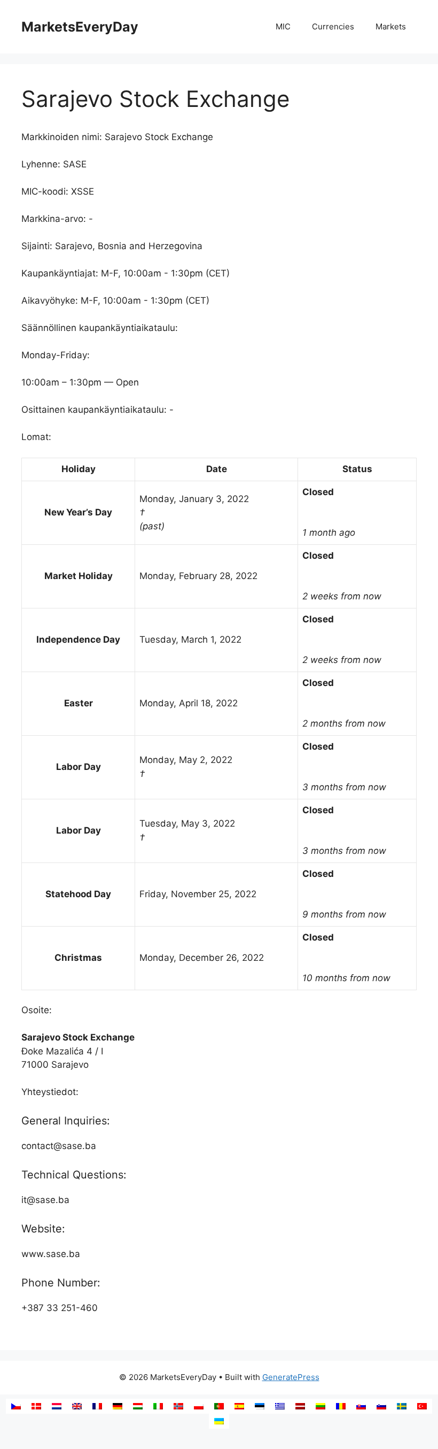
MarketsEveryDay (79, 27)
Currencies (333, 26)
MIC (283, 26)
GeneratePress (290, 1377)
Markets (391, 26)
